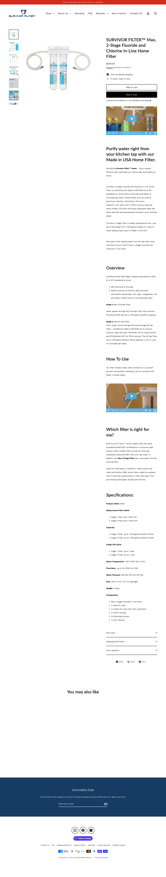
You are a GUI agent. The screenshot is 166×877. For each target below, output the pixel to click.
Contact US (136, 13)
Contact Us (45, 845)
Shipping (109, 67)
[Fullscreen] (155, 133)
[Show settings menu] (150, 133)
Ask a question (112, 650)
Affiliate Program (119, 845)
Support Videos (80, 845)
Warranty (79, 13)
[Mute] (145, 133)
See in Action (119, 13)
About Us (63, 13)
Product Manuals (103, 845)
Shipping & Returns (64, 845)
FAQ (90, 13)
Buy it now (131, 94)
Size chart (110, 633)
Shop (49, 13)
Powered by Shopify (101, 857)
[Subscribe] (105, 804)
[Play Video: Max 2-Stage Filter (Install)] (132, 396)
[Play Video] (108, 133)
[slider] (129, 133)
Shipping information (115, 641)
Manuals (101, 13)
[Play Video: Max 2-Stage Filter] (132, 119)
